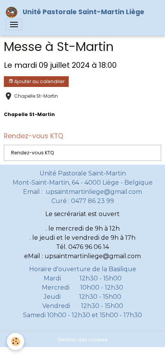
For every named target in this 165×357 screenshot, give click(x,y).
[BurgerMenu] (13, 24)
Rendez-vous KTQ (32, 152)
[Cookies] (15, 341)
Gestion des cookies (82, 339)
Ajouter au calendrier (38, 81)
